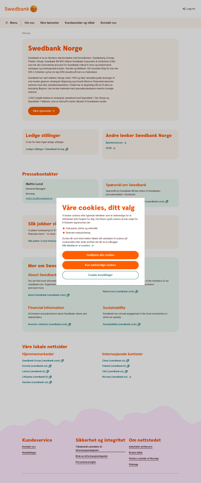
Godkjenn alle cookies (100, 255)
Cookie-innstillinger (100, 275)
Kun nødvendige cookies (100, 265)
